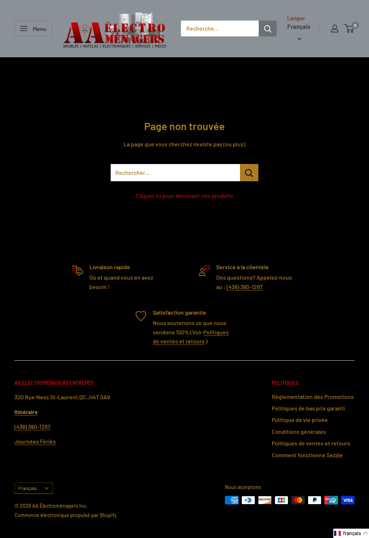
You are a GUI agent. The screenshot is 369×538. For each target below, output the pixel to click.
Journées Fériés (35, 441)
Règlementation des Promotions (313, 396)
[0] (349, 28)
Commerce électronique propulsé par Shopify (65, 515)
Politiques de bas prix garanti (308, 408)
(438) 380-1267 (245, 286)
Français (27, 488)
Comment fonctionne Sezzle (307, 455)
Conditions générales (299, 431)
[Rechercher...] (249, 172)
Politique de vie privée (300, 419)
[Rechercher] (268, 28)
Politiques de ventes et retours (311, 443)
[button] (351, 533)
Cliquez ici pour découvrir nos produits (184, 195)
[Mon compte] (334, 28)
